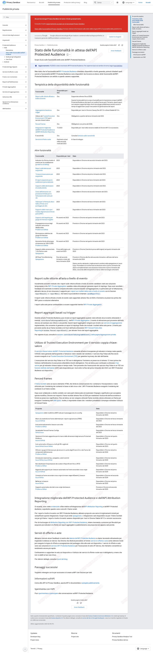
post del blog (118, 66)
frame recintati (41, 384)
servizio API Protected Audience (63, 546)
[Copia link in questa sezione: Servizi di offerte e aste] (64, 533)
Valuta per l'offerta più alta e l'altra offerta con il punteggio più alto (44, 204)
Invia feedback (116, 51)
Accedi (148, 2)
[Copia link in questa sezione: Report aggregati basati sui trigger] (77, 313)
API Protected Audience (68, 71)
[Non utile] (122, 45)
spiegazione (77, 516)
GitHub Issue (39, 432)
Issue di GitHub (40, 421)
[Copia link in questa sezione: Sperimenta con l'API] (57, 589)
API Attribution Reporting (93, 507)
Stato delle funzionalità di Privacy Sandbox (49, 29)
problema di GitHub (42, 164)
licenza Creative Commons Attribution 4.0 (100, 616)
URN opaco (57, 401)
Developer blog (35, 636)
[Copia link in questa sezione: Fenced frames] (54, 379)
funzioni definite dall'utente (44, 368)
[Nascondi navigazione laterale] (25, 649)
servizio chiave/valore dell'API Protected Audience (54, 351)
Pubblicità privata (54, 2)
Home (140, 2)
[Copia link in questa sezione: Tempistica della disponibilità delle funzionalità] (91, 85)
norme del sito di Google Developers (93, 618)
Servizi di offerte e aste (43, 139)
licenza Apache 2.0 (57, 618)
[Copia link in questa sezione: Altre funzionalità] (53, 150)
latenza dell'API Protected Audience (82, 538)
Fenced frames (40, 124)
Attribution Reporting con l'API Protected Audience (68, 522)
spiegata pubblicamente (90, 583)
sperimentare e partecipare (48, 593)
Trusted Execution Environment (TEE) (64, 356)
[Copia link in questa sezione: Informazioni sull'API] (57, 579)
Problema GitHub (41, 427)
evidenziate (55, 507)
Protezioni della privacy (72, 2)
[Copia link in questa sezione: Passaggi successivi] (60, 567)
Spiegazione (39, 253)
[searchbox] (14, 17)
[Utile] (119, 45)
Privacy (39, 648)
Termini (32, 648)
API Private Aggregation (57, 286)
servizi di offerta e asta (99, 541)
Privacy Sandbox (40, 45)
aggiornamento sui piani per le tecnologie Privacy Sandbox (65, 24)
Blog (85, 2)
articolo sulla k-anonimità (86, 136)
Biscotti (41, 2)
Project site (75, 636)
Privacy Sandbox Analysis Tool (122, 636)
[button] (12, 25)
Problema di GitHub (41, 229)
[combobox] (103, 2)
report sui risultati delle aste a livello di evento (88, 291)
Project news (34, 640)
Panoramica (31, 2)
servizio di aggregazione (113, 323)
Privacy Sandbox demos (120, 640)
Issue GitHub (39, 446)
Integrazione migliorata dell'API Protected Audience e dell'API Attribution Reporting (45, 130)
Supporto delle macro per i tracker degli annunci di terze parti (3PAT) (44, 212)
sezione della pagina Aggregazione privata (86, 335)
